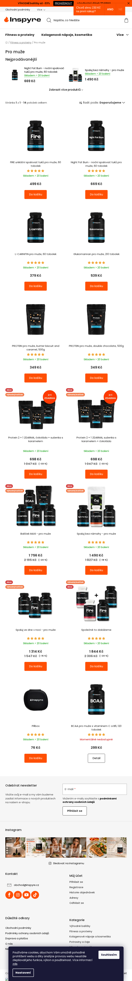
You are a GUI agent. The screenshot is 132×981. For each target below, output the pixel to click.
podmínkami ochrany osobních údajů (90, 800)
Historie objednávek (82, 892)
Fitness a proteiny (80, 931)
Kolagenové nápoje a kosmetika (90, 936)
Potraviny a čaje (79, 942)
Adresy (73, 898)
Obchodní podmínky (17, 9)
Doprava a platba (16, 938)
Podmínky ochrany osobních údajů (27, 933)
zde (15, 964)
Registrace (76, 887)
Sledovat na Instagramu (68, 863)
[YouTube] (26, 895)
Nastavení (23, 973)
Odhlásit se (76, 903)
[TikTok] (35, 895)
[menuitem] (20, 35)
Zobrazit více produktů (65, 90)
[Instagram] (18, 895)
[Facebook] (9, 895)
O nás (9, 944)
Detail (96, 758)
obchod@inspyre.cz (26, 885)
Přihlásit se (74, 811)
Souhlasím (109, 955)
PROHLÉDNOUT (63, 3)
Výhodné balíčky (79, 926)
